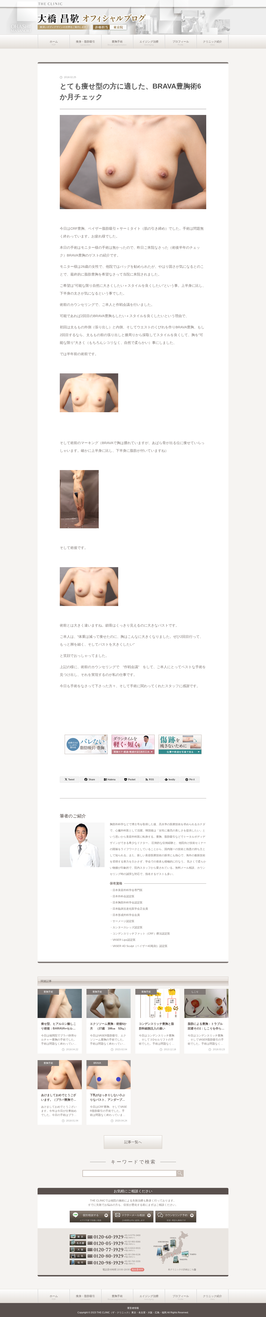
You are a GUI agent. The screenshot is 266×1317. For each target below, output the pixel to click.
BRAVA (97, 1063)
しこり (194, 991)
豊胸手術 (117, 41)
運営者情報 (133, 1308)
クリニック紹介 (212, 41)
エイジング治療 (149, 41)
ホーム (54, 41)
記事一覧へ (133, 1142)
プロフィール (181, 41)
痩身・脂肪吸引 (85, 41)
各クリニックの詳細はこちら (182, 1269)
